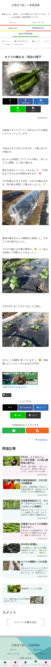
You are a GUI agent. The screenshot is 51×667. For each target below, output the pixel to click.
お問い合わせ (25, 658)
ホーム (13, 649)
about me (37, 649)
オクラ (7, 395)
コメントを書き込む (25, 622)
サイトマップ (13, 654)
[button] (33, 109)
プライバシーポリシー (38, 654)
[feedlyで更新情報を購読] (13, 430)
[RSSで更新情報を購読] (37, 430)
